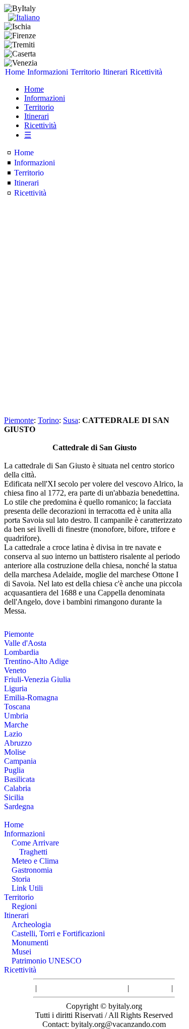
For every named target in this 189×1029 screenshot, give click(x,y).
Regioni (24, 906)
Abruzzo (18, 743)
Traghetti (33, 852)
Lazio (13, 734)
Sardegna (19, 806)
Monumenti (30, 942)
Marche (16, 724)
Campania (20, 761)
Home (15, 72)
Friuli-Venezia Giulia (37, 679)
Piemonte (19, 420)
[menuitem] (15, 72)
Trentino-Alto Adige (36, 661)
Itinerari (115, 72)
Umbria (16, 715)
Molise (15, 752)
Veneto (15, 670)
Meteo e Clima (35, 861)
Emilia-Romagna (31, 697)
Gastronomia (32, 870)
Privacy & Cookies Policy (82, 988)
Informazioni (47, 72)
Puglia (14, 770)
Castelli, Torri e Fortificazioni (58, 933)
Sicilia (14, 797)
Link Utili (27, 888)
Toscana (17, 706)
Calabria (17, 788)
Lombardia (21, 652)
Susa (70, 420)
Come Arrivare (35, 842)
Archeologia (31, 924)
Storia (21, 879)
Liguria (15, 688)
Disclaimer (150, 988)
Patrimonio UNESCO (47, 960)
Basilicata (19, 779)
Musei (21, 951)
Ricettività (146, 72)
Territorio (85, 72)
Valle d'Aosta (25, 643)
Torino (48, 420)
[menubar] (83, 72)
